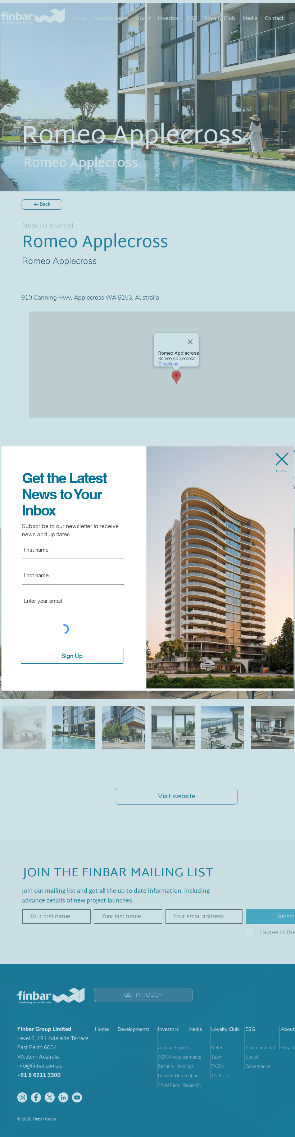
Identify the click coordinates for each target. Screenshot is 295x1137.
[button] (282, 459)
